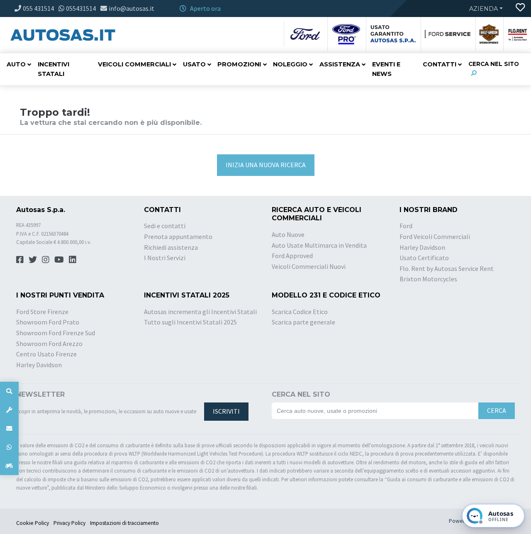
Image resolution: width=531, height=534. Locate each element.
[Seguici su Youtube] (59, 259)
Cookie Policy (32, 523)
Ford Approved (292, 255)
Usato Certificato (424, 258)
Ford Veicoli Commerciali (434, 236)
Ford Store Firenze (42, 311)
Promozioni (239, 64)
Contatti (439, 64)
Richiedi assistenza (171, 247)
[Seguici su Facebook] (20, 259)
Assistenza (339, 64)
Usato (194, 64)
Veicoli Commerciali (134, 64)
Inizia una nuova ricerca (266, 165)
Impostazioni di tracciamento (124, 523)
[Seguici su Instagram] (45, 259)
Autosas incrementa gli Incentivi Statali (200, 311)
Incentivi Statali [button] (53, 69)
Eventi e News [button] (386, 69)
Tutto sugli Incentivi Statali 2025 (190, 322)
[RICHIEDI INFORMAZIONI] (9, 428)
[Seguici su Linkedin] (72, 259)
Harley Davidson (422, 247)
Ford (405, 226)
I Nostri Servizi (164, 258)
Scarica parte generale (303, 322)
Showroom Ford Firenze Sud (55, 333)
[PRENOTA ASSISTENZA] (9, 409)
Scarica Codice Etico (300, 311)
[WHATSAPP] (9, 447)
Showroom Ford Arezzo (49, 343)
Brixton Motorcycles (428, 279)
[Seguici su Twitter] (33, 259)
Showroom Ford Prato (47, 322)
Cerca (496, 410)
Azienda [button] (483, 8)
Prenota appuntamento (178, 236)
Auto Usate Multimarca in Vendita (319, 245)
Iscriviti (226, 411)
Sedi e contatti (164, 226)
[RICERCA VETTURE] (9, 391)
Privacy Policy (69, 523)
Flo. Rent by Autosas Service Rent (446, 268)
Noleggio (290, 64)
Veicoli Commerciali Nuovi (309, 266)
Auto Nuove (288, 234)
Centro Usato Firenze (46, 354)
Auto (16, 64)
